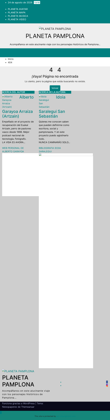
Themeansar (27, 406)
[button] (92, 52)
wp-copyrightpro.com (66, 416)
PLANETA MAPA (16, 12)
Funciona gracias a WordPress (18, 403)
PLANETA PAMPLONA (55, 35)
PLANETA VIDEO (17, 19)
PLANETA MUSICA (18, 15)
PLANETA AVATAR (18, 9)
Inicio (11, 59)
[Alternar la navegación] (103, 53)
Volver (55, 88)
